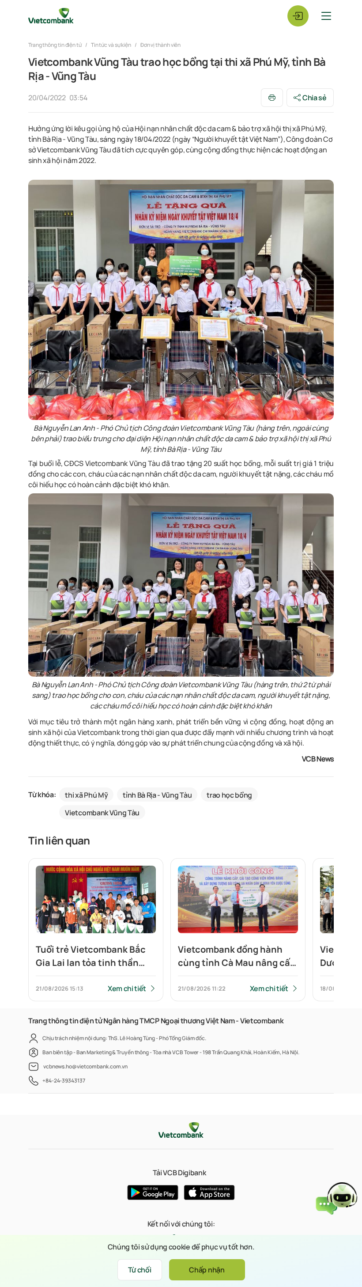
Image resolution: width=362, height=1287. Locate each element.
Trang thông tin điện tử (55, 45)
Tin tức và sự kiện (111, 45)
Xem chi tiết (127, 988)
